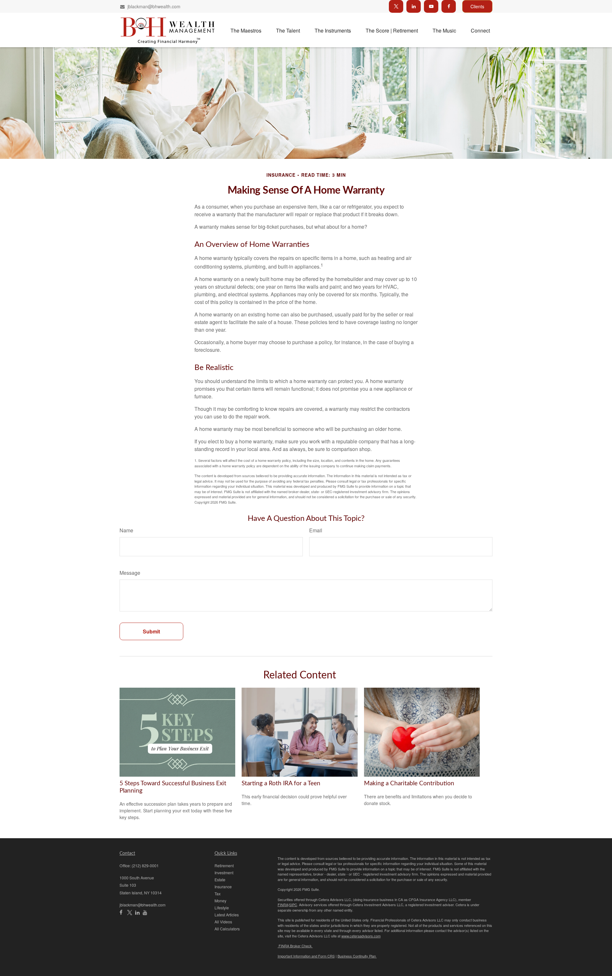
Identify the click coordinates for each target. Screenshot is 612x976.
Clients (477, 6)
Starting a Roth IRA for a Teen (281, 783)
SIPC (293, 904)
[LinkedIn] (413, 6)
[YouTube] (431, 6)
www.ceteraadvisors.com (361, 935)
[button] (246, 29)
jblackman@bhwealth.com (153, 6)
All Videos (223, 921)
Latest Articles (227, 914)
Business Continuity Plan (357, 955)
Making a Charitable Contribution (409, 783)
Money (220, 900)
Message (130, 572)
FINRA (283, 904)
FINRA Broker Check (295, 945)
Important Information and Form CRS (306, 955)
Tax (218, 893)
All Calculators (227, 928)
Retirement (224, 865)
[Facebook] (448, 6)
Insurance (223, 886)
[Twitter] (396, 6)
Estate (220, 879)
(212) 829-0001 (145, 865)
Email (315, 530)
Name (126, 530)
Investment (224, 872)
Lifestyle (222, 907)
